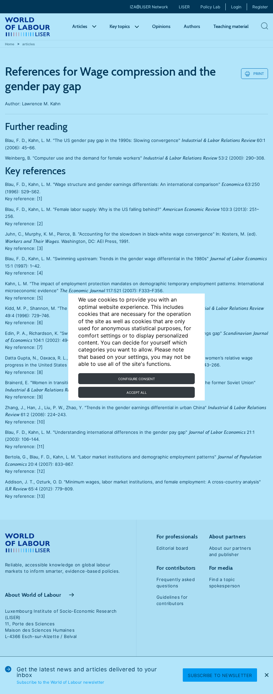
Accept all (137, 392)
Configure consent (136, 379)
